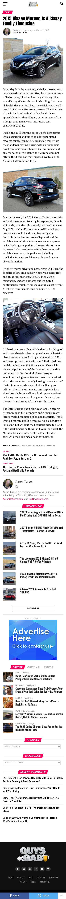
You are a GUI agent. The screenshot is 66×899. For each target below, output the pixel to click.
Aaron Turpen (21, 32)
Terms (33, 881)
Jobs (31, 877)
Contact (21, 877)
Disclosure (45, 881)
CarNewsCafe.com (38, 499)
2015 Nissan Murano (34, 446)
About (10, 877)
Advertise (41, 877)
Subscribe (53, 877)
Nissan (51, 446)
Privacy (23, 881)
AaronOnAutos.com (13, 499)
